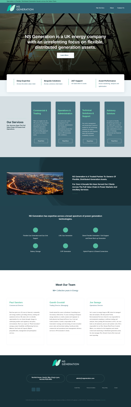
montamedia (102, 400)
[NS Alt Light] (20, 8)
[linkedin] (33, 389)
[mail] (38, 389)
